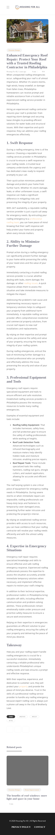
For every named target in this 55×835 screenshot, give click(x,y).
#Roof (34, 717)
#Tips (11, 721)
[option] (27, 780)
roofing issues (31, 283)
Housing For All (12, 71)
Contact (39, 827)
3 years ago (22, 71)
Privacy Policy (21, 827)
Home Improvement (32, 790)
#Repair (22, 717)
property (23, 686)
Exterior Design (14, 50)
